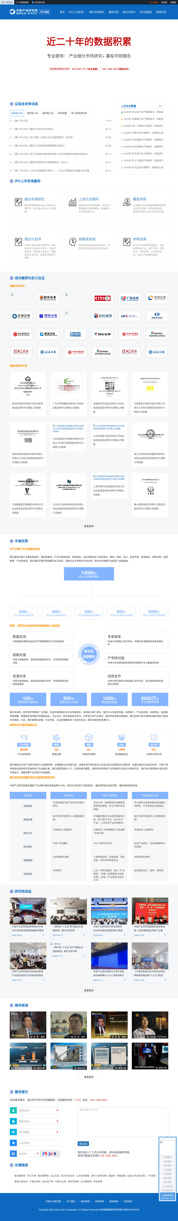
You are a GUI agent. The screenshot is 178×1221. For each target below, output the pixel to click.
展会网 (111, 1175)
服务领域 (85, 1201)
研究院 (164, 2)
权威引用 (161, 12)
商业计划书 (129, 12)
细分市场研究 (96, 12)
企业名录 (54, 1175)
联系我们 (128, 1201)
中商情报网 (24, 2)
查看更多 (89, 526)
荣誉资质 (99, 1201)
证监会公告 (16, 113)
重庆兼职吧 (19, 1175)
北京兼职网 (86, 1181)
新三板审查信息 (79, 113)
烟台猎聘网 (43, 1175)
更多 (160, 106)
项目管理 (97, 1181)
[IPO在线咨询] (44, 11)
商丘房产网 (47, 1181)
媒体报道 (113, 1201)
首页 (62, 12)
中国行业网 (60, 1181)
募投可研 (114, 12)
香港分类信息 (21, 1181)
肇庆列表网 (73, 1181)
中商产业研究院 (53, 1201)
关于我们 (70, 1201)
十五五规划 (153, 2)
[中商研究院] (24, 11)
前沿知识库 (40, 2)
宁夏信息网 (34, 1181)
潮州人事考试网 (99, 1175)
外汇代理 (31, 1175)
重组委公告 (48, 113)
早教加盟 (121, 1175)
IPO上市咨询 (76, 12)
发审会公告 (32, 113)
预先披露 (62, 113)
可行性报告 (145, 12)
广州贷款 (151, 1175)
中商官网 (9, 2)
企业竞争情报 (82, 1175)
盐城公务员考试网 (136, 1175)
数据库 (173, 2)
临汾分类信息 (67, 1175)
